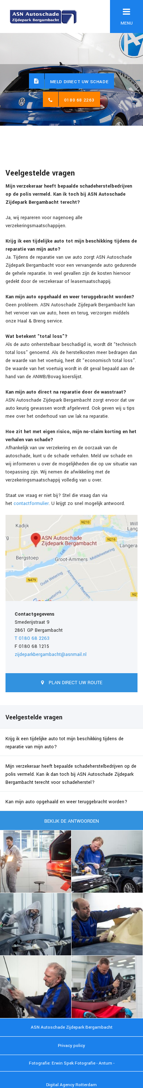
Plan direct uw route (74, 682)
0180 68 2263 (79, 100)
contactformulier (31, 503)
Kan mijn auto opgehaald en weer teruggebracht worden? (66, 802)
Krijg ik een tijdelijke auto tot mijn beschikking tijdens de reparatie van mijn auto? (65, 742)
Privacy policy (71, 1046)
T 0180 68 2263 (32, 638)
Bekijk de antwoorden (71, 821)
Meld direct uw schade (79, 82)
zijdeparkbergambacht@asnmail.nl (51, 654)
